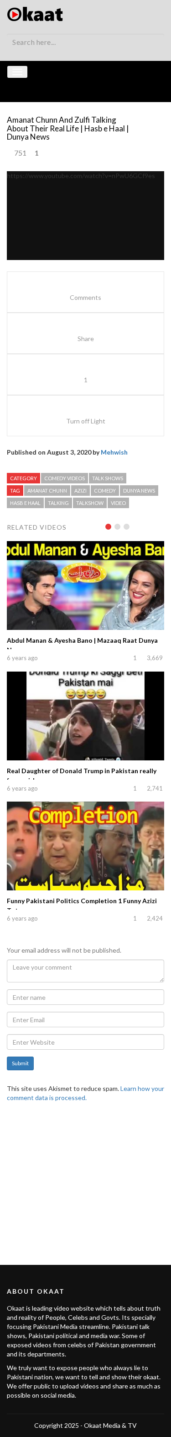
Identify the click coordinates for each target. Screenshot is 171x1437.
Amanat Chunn (47, 490)
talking (58, 503)
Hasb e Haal (25, 503)
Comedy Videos (64, 478)
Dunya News (139, 490)
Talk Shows (107, 478)
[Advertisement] (85, 1178)
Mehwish (114, 452)
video (118, 503)
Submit (20, 1063)
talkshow (90, 503)
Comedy (105, 490)
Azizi (80, 490)
